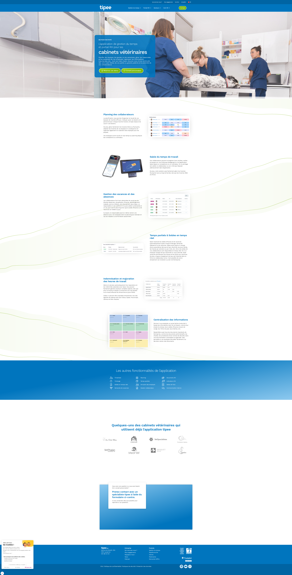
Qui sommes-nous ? (157, 2)
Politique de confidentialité (112, 566)
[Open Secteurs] (160, 8)
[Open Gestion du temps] (140, 8)
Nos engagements (168, 2)
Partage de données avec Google (10, 558)
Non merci (6, 567)
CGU (101, 566)
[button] (2, 573)
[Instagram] (190, 566)
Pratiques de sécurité (128, 566)
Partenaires (152, 557)
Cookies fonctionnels (8, 559)
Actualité (183, 2)
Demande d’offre (154, 559)
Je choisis (17, 567)
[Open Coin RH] (169, 8)
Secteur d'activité (105, 40)
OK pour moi (28, 567)
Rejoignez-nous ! (130, 554)
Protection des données (144, 566)
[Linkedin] (181, 566)
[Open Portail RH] (150, 8)
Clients (151, 554)
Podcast (127, 559)
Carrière (177, 2)
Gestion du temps (154, 550)
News (126, 557)
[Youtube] (185, 566)
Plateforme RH (153, 552)
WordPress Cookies (8, 561)
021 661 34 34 (105, 554)
